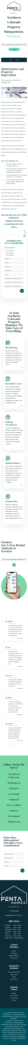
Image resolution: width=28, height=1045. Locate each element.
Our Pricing (14, 998)
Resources (14, 958)
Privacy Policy (18, 1021)
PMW (15, 1019)
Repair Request (14, 956)
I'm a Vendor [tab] (10, 255)
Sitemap (9, 1021)
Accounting (17, 59)
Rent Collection (11, 59)
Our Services (14, 996)
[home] (14, 6)
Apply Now (14, 974)
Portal (14, 951)
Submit (14, 49)
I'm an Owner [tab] (10, 250)
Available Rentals (14, 972)
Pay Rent (14, 953)
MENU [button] (14, 13)
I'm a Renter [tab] (10, 253)
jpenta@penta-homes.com (14, 915)
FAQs (14, 977)
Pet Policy (14, 979)
